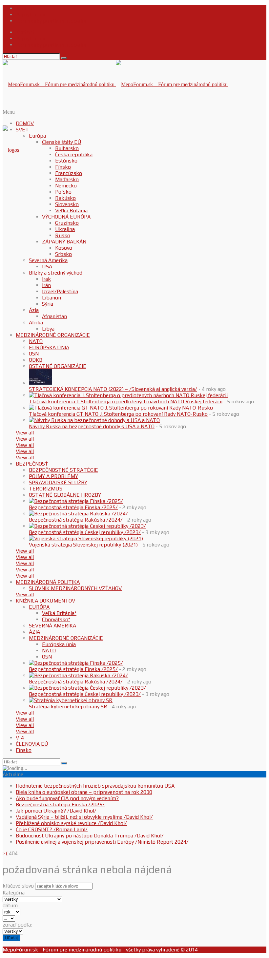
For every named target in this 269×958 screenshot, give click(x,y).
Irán (46, 285)
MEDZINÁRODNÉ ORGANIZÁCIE (53, 335)
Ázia (34, 310)
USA (47, 266)
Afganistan (54, 316)
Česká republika (74, 154)
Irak (46, 279)
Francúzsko (68, 173)
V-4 (20, 738)
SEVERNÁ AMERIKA (52, 626)
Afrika (36, 322)
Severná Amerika (48, 260)
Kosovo (63, 248)
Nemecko (66, 185)
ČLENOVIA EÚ (32, 744)
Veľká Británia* (59, 613)
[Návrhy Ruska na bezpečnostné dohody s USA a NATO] (94, 420)
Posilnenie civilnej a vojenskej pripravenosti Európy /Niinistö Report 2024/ (102, 842)
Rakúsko (65, 198)
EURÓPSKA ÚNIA (49, 347)
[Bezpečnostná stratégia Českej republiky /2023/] (87, 526)
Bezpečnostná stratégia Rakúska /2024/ (76, 520)
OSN (34, 354)
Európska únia (59, 644)
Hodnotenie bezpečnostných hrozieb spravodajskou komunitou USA (95, 786)
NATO (36, 341)
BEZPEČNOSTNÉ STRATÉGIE (63, 470)
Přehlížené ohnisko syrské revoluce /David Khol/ (71, 823)
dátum (10, 905)
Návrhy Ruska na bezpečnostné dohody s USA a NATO (92, 426)
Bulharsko (67, 148)
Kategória (14, 893)
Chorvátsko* (56, 619)
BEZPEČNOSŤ (32, 464)
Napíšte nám (30, 14)
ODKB (35, 360)
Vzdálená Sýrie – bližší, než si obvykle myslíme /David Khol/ (84, 817)
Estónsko (66, 161)
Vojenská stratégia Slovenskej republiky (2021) (83, 545)
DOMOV (25, 123)
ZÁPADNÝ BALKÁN (64, 242)
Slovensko (67, 204)
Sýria (47, 304)
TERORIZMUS (45, 489)
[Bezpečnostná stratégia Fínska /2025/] (76, 501)
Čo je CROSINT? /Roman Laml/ (52, 829)
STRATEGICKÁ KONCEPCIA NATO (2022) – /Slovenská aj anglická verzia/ (113, 389)
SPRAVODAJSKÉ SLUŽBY (58, 482)
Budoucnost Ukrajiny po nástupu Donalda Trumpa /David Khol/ (90, 836)
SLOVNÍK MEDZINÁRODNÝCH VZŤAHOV (75, 588)
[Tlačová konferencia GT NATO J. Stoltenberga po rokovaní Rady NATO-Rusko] (121, 408)
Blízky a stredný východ (55, 273)
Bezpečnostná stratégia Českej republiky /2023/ (85, 532)
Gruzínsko (67, 223)
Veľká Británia (71, 210)
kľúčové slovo (18, 886)
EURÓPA (39, 607)
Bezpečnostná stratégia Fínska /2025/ (73, 507)
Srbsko (63, 254)
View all (25, 433)
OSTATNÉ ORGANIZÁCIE (57, 366)
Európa (37, 136)
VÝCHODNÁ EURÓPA (66, 217)
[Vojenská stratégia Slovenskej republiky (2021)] (86, 538)
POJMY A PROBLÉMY (53, 476)
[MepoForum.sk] (11, 150)
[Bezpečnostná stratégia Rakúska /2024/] (78, 513)
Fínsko (63, 167)
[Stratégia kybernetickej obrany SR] (71, 700)
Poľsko (63, 192)
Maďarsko (67, 179)
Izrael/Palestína (60, 291)
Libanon (51, 298)
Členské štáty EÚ (61, 142)
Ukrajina (65, 229)
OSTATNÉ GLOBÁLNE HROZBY (65, 495)
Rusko (62, 235)
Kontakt (25, 8)
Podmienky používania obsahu (51, 21)
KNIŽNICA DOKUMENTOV (45, 601)
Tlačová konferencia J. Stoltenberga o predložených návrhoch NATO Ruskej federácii (125, 401)
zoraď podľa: (17, 925)
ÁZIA (34, 632)
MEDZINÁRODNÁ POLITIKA (48, 582)
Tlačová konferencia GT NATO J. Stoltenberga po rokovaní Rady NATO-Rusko (118, 414)
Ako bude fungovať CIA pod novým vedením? (67, 798)
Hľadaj (11, 937)
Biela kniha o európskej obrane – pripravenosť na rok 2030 (84, 792)
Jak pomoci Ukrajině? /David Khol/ (56, 811)
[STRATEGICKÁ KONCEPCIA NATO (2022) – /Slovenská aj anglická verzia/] (40, 383)
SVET (22, 129)
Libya (48, 329)
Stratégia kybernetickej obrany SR (68, 706)
